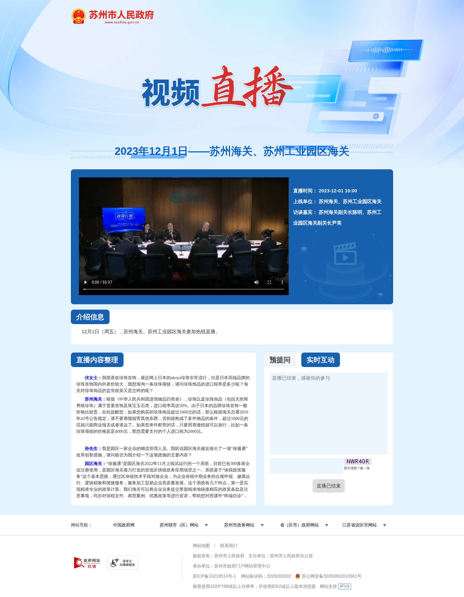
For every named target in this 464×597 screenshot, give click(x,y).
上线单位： (305, 201)
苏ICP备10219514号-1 (214, 576)
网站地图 (201, 545)
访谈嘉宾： (305, 212)
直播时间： (305, 190)
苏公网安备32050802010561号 (331, 576)
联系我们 (228, 545)
